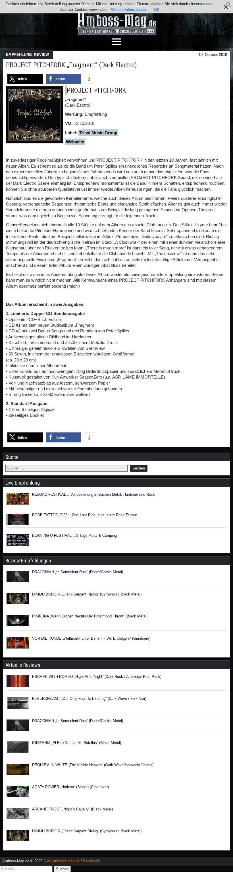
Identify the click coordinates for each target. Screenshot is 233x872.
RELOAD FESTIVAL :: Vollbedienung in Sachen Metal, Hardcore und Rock (93, 494)
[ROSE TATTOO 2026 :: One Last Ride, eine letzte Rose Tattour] (18, 519)
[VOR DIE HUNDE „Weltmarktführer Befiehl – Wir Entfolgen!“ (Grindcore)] (18, 643)
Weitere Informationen (129, 9)
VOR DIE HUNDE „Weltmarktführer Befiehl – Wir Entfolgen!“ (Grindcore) (91, 638)
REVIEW (41, 54)
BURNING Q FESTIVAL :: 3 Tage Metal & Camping (74, 535)
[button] (229, 6)
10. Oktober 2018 (213, 54)
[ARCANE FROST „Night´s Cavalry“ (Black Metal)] (18, 814)
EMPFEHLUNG (19, 54)
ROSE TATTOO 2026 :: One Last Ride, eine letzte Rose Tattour (84, 515)
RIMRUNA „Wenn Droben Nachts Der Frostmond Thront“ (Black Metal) (89, 616)
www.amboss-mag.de (62, 861)
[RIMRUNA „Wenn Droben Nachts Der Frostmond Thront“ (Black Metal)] (18, 621)
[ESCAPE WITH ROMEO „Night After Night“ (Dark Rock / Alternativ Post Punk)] (18, 681)
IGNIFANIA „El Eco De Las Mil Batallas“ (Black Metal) (76, 743)
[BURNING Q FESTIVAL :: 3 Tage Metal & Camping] (18, 540)
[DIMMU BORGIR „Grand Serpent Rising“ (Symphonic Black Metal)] (18, 599)
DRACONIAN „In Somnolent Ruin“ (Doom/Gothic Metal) (77, 572)
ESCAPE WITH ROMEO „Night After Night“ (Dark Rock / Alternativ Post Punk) (96, 676)
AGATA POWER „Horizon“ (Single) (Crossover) (70, 787)
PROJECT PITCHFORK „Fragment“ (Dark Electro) (71, 65)
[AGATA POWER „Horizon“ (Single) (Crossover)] (18, 792)
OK (156, 9)
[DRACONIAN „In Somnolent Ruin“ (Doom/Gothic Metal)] (18, 577)
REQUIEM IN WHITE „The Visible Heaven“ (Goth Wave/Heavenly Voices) (92, 765)
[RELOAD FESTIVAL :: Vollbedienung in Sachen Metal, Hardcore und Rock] (18, 499)
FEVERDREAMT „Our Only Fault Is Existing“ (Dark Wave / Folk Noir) (89, 698)
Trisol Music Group (98, 132)
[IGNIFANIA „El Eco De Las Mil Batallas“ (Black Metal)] (18, 748)
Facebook (91, 861)
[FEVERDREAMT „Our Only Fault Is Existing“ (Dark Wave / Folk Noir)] (18, 703)
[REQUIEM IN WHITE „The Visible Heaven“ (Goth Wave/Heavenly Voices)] (18, 770)
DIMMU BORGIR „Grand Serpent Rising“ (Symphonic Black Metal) (87, 594)
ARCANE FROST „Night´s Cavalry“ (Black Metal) (72, 809)
